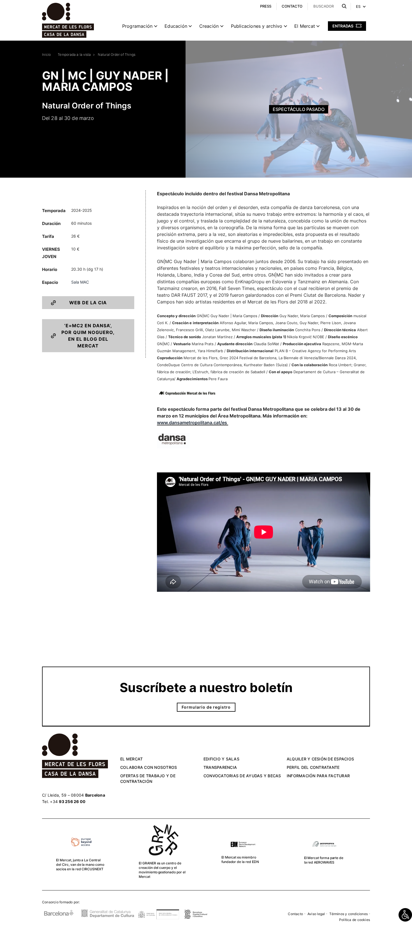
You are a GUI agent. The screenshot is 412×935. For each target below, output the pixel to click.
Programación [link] (137, 26)
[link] (405, 915)
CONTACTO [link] (292, 6)
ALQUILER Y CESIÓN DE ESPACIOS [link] (320, 759)
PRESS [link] (265, 6)
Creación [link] (209, 26)
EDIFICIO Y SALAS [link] (221, 759)
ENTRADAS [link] (343, 26)
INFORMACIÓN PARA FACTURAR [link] (318, 775)
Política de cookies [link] (354, 920)
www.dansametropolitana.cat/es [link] (192, 422)
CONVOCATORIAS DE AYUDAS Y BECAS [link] (242, 775)
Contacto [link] (295, 914)
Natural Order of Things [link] (116, 54)
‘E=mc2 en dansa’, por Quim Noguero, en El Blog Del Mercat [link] (88, 336)
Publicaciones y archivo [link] (257, 26)
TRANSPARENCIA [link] (220, 767)
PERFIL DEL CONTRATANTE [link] (313, 767)
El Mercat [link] (304, 26)
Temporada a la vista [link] (74, 54)
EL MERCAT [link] (131, 759)
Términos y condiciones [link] (348, 914)
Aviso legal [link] (316, 914)
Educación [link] (176, 26)
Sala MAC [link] (80, 282)
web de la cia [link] (88, 302)
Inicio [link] (46, 54)
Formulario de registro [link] (206, 707)
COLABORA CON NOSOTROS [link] (148, 767)
